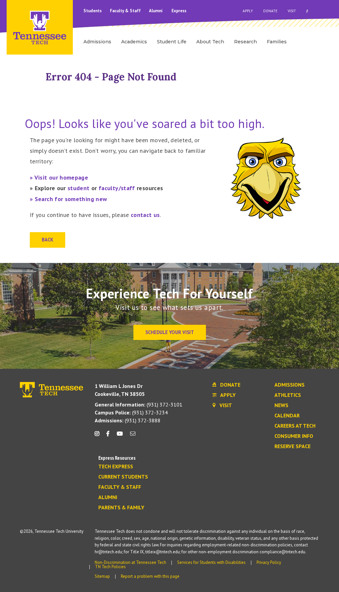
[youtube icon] (119, 436)
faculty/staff (117, 188)
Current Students (123, 477)
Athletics (287, 395)
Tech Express (115, 467)
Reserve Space (292, 446)
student (79, 188)
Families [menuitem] (277, 42)
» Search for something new (68, 199)
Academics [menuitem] (134, 42)
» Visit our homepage (59, 177)
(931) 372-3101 (138, 404)
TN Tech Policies (110, 567)
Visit (292, 11)
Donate (270, 11)
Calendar (287, 416)
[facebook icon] (108, 436)
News (281, 405)
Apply (248, 11)
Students (93, 11)
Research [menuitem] (245, 42)
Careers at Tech (294, 426)
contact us (145, 215)
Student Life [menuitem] (171, 42)
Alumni (156, 11)
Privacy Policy (269, 562)
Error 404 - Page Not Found (111, 76)
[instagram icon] (99, 436)
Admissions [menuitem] (97, 42)
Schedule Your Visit (169, 332)
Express (178, 11)
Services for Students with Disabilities (211, 562)
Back (47, 239)
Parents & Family (121, 508)
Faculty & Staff (126, 11)
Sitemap (102, 576)
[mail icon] (132, 436)
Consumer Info (293, 436)
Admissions (289, 385)
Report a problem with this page (150, 576)
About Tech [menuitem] (210, 42)
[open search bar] (307, 11)
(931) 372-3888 (128, 420)
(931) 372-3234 (131, 412)
